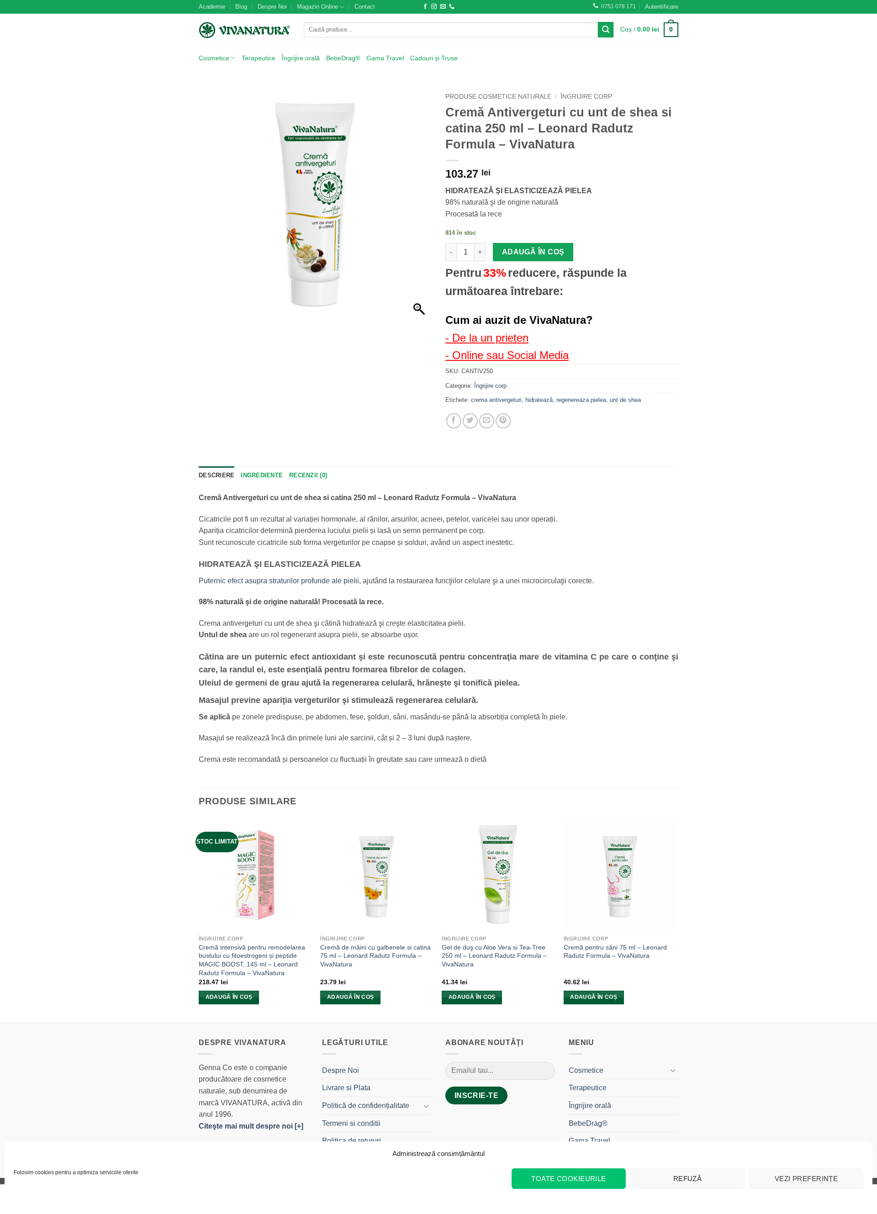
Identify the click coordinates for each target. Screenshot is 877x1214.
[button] (661, 7)
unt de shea (625, 399)
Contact (364, 6)
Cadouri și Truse (434, 58)
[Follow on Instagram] (434, 7)
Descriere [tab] (216, 475)
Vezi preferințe (806, 1178)
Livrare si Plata (346, 1088)
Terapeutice (258, 58)
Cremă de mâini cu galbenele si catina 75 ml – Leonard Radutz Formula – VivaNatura (375, 956)
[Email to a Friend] (486, 420)
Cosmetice (214, 58)
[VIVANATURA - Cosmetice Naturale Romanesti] (244, 29)
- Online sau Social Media (507, 355)
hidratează (539, 399)
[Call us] (451, 7)
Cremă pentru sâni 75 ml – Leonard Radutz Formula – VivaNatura (615, 952)
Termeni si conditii (351, 1123)
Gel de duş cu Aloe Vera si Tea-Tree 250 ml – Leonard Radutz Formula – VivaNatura (494, 956)
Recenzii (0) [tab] (308, 475)
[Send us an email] (443, 7)
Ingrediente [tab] (262, 475)
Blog (241, 6)
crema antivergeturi (496, 399)
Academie (212, 6)
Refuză (687, 1178)
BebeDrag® (343, 58)
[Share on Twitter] (470, 420)
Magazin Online (317, 6)
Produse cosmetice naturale (498, 96)
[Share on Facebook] (453, 420)
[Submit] (605, 29)
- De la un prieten (486, 338)
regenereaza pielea (581, 399)
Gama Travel (385, 58)
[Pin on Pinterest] (503, 420)
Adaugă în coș (533, 252)
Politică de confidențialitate (365, 1105)
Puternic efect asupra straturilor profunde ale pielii (279, 581)
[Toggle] (426, 1105)
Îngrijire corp (586, 96)
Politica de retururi (351, 1141)
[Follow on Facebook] (425, 7)
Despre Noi (272, 6)
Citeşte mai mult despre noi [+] (251, 1126)
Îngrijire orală (301, 58)
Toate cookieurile (568, 1178)
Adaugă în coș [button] (229, 997)
